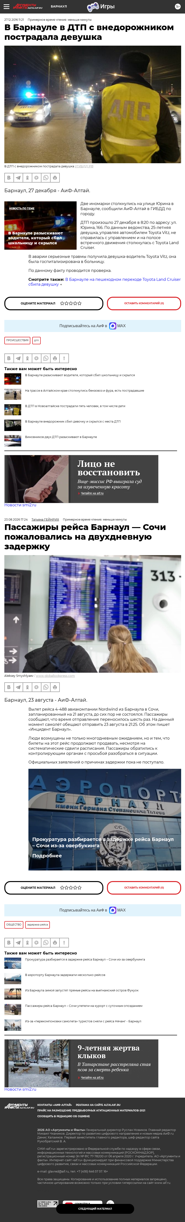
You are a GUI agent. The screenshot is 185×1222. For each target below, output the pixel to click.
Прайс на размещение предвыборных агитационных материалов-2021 (91, 1110)
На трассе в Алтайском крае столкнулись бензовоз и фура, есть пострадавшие (84, 390)
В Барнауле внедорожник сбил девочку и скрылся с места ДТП (73, 421)
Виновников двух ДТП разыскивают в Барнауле (61, 437)
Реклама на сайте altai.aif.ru (98, 1105)
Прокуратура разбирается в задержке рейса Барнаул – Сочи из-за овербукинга (103, 842)
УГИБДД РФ (84, 166)
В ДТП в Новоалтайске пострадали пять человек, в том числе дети (75, 406)
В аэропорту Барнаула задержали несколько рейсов (65, 975)
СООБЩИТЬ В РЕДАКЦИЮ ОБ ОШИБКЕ (63, 1116)
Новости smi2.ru (20, 505)
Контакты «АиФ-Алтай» (54, 1105)
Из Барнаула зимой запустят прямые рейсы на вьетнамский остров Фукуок (82, 990)
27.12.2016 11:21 (14, 19)
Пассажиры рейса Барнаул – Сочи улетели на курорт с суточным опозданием (83, 1006)
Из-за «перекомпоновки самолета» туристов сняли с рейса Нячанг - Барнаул (83, 1021)
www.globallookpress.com (55, 676)
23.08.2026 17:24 (16, 519)
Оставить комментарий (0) (144, 303)
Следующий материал (95, 1208)
